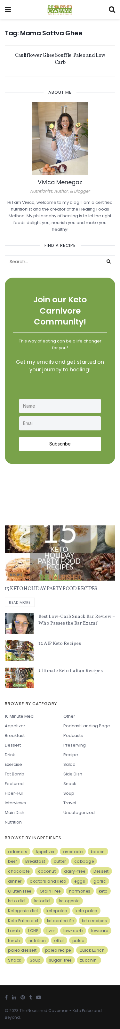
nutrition (37, 940)
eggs (79, 881)
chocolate (19, 871)
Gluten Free (19, 891)
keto (103, 891)
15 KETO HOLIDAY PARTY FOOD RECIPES (51, 588)
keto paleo (86, 910)
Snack (69, 784)
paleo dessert (22, 950)
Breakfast (15, 735)
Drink (10, 755)
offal (59, 940)
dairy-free (74, 871)
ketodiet (42, 901)
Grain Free (50, 891)
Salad (69, 764)
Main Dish (14, 812)
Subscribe (60, 443)
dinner (14, 881)
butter (60, 861)
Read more (20, 602)
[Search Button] (108, 261)
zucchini (89, 960)
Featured (14, 784)
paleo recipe (58, 950)
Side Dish (72, 774)
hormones (80, 891)
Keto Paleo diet (23, 920)
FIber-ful (14, 793)
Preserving (74, 745)
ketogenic (69, 901)
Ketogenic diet (23, 910)
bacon (98, 851)
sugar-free (60, 960)
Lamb (14, 930)
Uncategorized (79, 812)
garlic (99, 881)
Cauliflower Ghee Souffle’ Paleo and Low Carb (60, 59)
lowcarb (99, 930)
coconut (47, 871)
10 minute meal (20, 716)
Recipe (16, 574)
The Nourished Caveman (44, 1010)
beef (12, 861)
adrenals (17, 851)
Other (69, 716)
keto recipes (94, 920)
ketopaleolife (60, 920)
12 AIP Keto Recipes (59, 643)
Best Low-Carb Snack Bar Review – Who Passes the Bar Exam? (76, 620)
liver (50, 930)
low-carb (73, 930)
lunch (14, 940)
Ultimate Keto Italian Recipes (70, 671)
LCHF (33, 930)
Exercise (13, 764)
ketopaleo (56, 910)
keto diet (17, 901)
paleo (78, 940)
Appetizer (15, 726)
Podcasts (73, 735)
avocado (73, 851)
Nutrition (13, 822)
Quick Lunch (92, 950)
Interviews (15, 803)
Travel (69, 803)
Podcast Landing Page (86, 726)
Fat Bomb (14, 774)
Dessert (13, 745)
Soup (68, 793)
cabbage (84, 861)
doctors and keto (48, 881)
